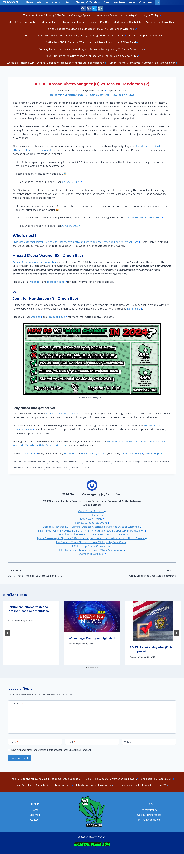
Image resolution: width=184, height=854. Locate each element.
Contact (34, 819)
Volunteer (145, 2)
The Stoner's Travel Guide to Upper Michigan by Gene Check (91, 542)
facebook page (55, 281)
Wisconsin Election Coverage (127, 461)
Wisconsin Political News (57, 467)
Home (35, 809)
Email (71, 742)
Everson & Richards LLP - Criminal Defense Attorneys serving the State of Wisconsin (91, 526)
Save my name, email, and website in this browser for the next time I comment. (51, 750)
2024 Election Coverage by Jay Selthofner (85, 90)
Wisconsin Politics (80, 467)
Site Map (35, 814)
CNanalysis (29, 453)
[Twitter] (94, 8)
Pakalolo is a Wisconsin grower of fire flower (109, 778)
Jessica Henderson (71, 461)
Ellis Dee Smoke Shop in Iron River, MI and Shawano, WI (91, 550)
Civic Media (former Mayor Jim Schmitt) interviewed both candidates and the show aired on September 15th (75, 242)
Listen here (133, 308)
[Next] (176, 633)
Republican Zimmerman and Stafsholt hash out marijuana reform (28, 611)
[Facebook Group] (89, 8)
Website (128, 742)
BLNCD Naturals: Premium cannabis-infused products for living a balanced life (90, 55)
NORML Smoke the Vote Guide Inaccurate (151, 573)
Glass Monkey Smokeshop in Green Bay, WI (141, 785)
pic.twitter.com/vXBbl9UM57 (144, 217)
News (29, 2)
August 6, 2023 (69, 225)
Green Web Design (91, 518)
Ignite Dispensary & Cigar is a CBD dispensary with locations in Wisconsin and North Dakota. (91, 538)
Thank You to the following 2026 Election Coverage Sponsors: (58, 15)
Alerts (56, 2)
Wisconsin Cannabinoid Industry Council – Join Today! (128, 15)
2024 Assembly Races (92, 453)
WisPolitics (70, 453)
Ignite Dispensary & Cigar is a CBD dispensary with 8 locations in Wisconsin (91, 28)
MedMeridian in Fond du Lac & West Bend (111, 42)
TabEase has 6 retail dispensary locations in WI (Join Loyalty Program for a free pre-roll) (73, 35)
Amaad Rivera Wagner (34, 461)
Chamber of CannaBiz (90, 553)
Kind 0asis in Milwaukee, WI (156, 778)
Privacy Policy (149, 809)
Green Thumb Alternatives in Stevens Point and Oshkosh (142, 62)
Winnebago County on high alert (92, 638)
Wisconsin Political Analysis (156, 461)
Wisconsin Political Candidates (28, 467)
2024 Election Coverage (97, 95)
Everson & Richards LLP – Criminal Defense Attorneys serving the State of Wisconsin (55, 62)
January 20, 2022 (70, 181)
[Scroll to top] (177, 809)
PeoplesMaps (152, 453)
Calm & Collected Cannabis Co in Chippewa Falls (43, 785)
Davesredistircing (131, 453)
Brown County (119, 95)
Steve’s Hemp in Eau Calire (144, 35)
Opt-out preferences (149, 814)
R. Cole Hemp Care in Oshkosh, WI (91, 546)
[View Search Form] (157, 2)
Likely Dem (89, 461)
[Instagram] (100, 8)
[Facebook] (83, 8)
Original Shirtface (91, 515)
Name (14, 742)
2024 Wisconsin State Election (62, 413)
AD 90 (17, 461)
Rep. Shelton (104, 461)
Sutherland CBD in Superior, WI (64, 42)
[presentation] (92, 616)
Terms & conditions (149, 819)
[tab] (86, 667)
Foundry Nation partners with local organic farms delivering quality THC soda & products (91, 49)
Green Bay (54, 461)
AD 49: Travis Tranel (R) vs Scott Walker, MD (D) (35, 573)
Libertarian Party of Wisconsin (94, 785)
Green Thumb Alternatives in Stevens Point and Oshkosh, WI (91, 534)
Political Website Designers (91, 522)
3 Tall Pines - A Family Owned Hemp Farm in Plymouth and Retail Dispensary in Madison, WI (91, 530)
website (34, 281)
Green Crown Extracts (91, 511)
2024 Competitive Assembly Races (66, 95)
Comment (16, 703)
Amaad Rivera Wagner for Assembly (33, 262)
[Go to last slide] (7, 633)
